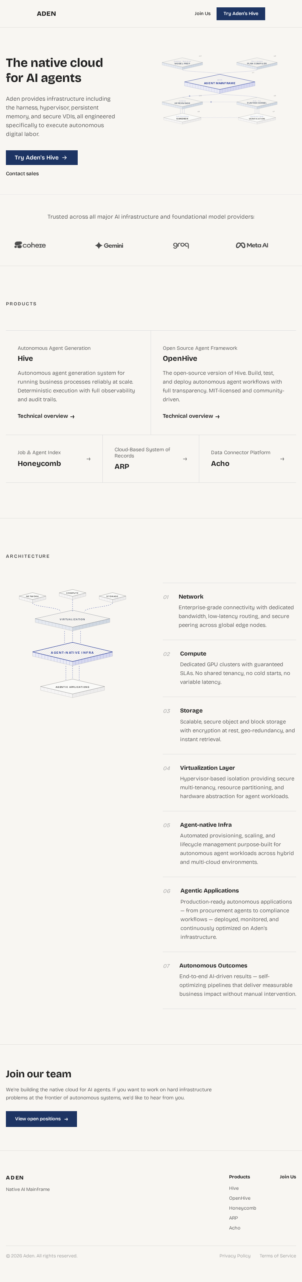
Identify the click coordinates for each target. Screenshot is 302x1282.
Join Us (203, 14)
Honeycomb (242, 1208)
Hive (234, 1188)
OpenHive (239, 1198)
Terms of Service (278, 1256)
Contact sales (22, 174)
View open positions (41, 1119)
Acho (234, 1228)
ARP (233, 1218)
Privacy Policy (235, 1256)
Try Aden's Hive (241, 14)
